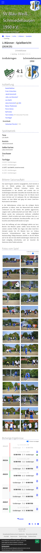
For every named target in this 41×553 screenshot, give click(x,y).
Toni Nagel (8, 118)
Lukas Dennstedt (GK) (13, 103)
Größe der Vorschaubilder (33, 251)
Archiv (14, 36)
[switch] (28, 441)
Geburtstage (23, 536)
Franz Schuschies (10, 91)
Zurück (21, 519)
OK (37, 541)
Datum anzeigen (34, 441)
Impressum (13, 536)
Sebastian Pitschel (11, 124)
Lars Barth (8, 100)
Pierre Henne (9, 109)
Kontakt (6, 536)
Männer (8, 36)
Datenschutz (32, 536)
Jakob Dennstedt (10, 94)
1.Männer (21, 36)
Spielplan (29, 36)
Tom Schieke (9, 115)
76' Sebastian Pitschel (21, 115)
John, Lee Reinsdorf (11, 97)
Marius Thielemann (11, 106)
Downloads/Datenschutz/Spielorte (14, 534)
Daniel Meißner (10, 88)
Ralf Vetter (8, 112)
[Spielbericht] (37, 452)
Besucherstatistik (31, 534)
